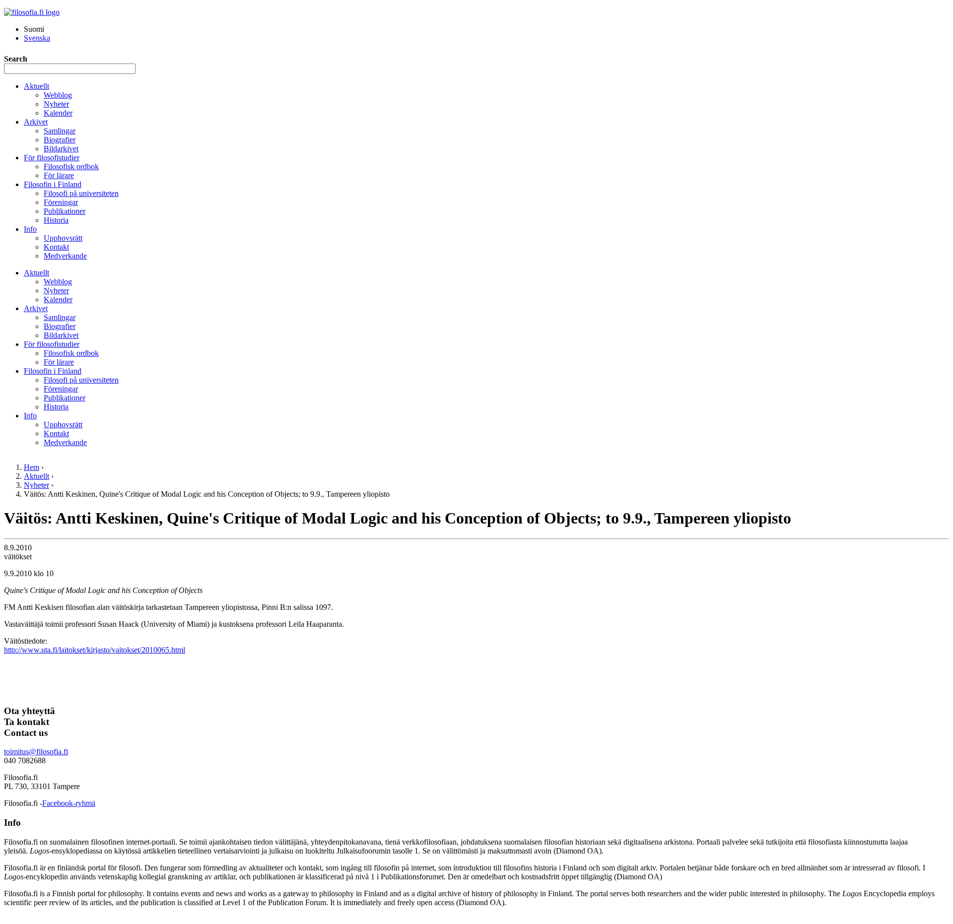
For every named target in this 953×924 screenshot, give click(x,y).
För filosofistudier (51, 157)
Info (30, 229)
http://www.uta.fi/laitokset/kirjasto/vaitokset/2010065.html (94, 650)
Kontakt (56, 247)
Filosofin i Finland (52, 184)
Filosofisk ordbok (71, 166)
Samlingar (59, 131)
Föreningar (61, 202)
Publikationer (64, 211)
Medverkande (65, 256)
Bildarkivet (61, 148)
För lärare (59, 175)
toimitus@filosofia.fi (36, 751)
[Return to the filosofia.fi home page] (32, 12)
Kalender (58, 113)
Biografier (59, 139)
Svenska (37, 38)
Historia (56, 220)
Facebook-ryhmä (68, 803)
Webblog (58, 95)
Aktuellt (36, 86)
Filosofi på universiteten (81, 193)
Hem (31, 467)
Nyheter (56, 104)
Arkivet (36, 122)
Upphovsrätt (63, 238)
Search (15, 59)
